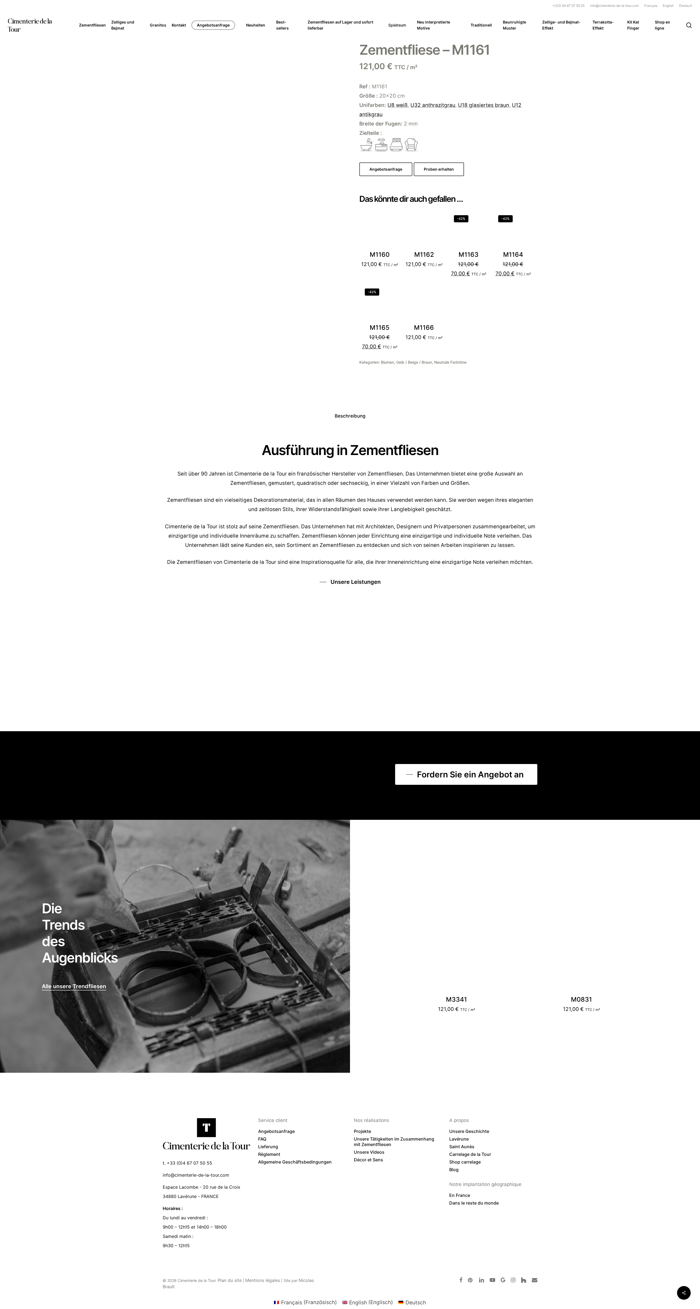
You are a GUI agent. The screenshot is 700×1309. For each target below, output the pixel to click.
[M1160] (379, 230)
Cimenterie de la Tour (30, 25)
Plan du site (230, 1280)
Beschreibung (350, 416)
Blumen (387, 362)
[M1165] (379, 303)
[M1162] (424, 230)
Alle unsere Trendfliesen (74, 986)
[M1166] (424, 303)
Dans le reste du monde (474, 1203)
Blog (454, 1169)
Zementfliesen (194, 562)
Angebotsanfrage (276, 1131)
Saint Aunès (461, 1146)
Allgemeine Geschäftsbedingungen (295, 1162)
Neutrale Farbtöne (450, 362)
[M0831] (581, 934)
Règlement (269, 1154)
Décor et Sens (368, 1159)
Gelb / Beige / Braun (414, 362)
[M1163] (468, 230)
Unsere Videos (369, 1152)
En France (459, 1195)
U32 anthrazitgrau (432, 105)
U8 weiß (397, 105)
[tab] (350, 416)
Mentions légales (262, 1280)
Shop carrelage (465, 1162)
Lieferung (268, 1146)
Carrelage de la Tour (470, 1154)
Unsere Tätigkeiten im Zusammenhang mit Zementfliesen (394, 1141)
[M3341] (456, 934)
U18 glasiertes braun (483, 105)
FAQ (262, 1139)
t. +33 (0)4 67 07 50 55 (187, 1163)
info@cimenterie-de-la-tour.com (196, 1175)
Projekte (362, 1131)
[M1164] (513, 230)
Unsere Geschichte (469, 1131)
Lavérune (459, 1139)
